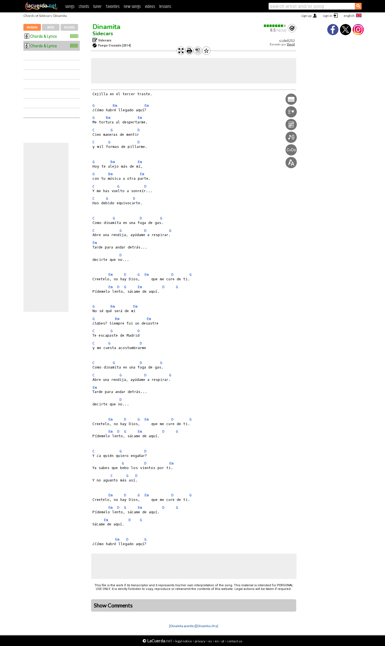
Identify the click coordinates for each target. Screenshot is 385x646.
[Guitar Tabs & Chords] (41, 9)
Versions (32, 27)
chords (84, 6)
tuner (97, 6)
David (291, 44)
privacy (200, 641)
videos (150, 6)
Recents (69, 27)
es (210, 641)
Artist (50, 27)
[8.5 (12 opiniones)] (275, 26)
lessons (165, 6)
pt (223, 641)
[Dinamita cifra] (207, 626)
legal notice (183, 641)
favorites (113, 6)
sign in (327, 16)
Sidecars (102, 33)
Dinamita (106, 26)
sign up (306, 16)
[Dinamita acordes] (182, 626)
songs (69, 6)
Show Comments (113, 605)
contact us (234, 641)
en (217, 641)
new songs (132, 6)
